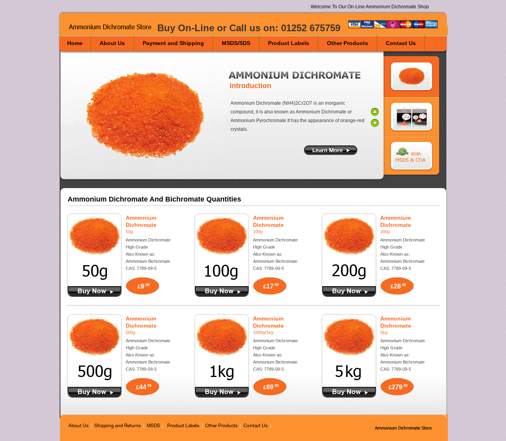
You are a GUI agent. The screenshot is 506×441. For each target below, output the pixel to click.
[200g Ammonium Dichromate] (349, 282)
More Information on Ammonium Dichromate (330, 150)
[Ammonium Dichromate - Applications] (411, 117)
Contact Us (256, 425)
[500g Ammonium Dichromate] (94, 382)
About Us (78, 425)
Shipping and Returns (117, 425)
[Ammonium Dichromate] (406, 427)
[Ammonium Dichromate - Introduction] (411, 76)
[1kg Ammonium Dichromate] (221, 382)
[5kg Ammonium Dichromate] (349, 382)
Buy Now (94, 291)
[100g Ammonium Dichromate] (221, 282)
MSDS (153, 425)
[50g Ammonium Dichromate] (94, 282)
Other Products (221, 425)
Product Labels (183, 425)
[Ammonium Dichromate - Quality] (411, 156)
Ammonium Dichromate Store (112, 27)
